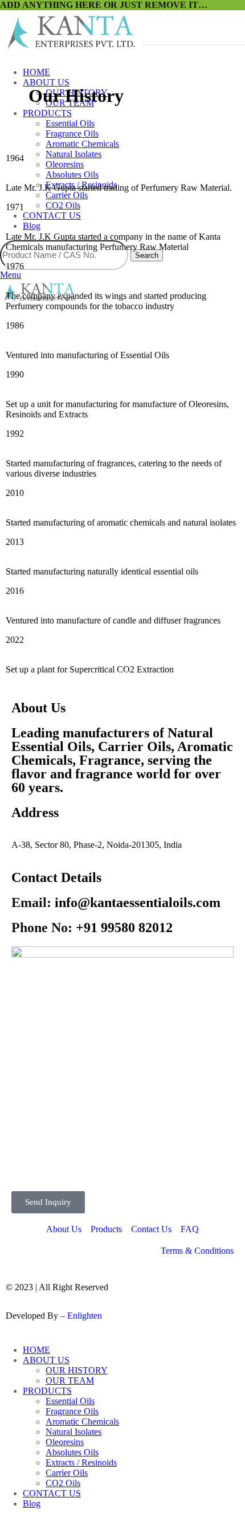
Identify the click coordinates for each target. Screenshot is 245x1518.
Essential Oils (70, 123)
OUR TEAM (70, 1380)
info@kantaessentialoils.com (115, 902)
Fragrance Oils (72, 133)
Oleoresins (65, 1442)
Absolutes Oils (72, 1452)
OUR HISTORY (77, 1370)
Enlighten (84, 1315)
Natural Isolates (73, 1432)
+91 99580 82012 (92, 927)
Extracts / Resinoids (81, 1462)
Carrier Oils (67, 1473)
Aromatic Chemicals (82, 144)
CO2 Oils (63, 1483)
